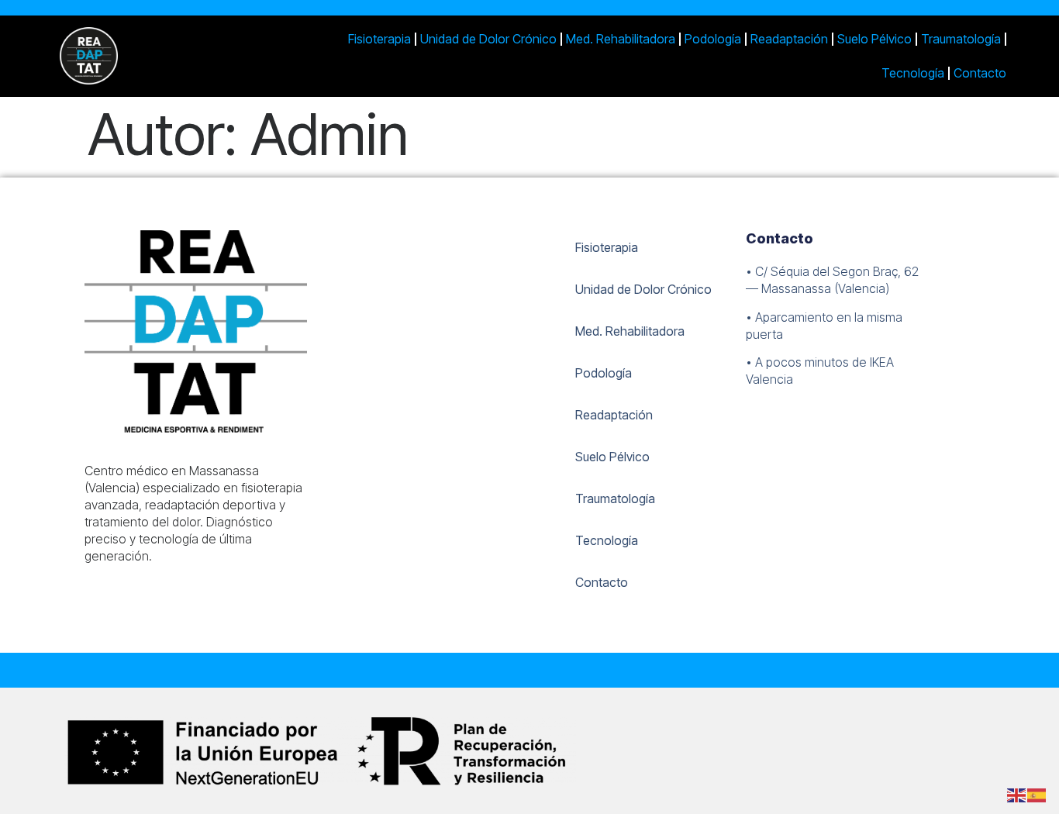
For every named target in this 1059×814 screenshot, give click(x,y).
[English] (1017, 794)
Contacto (980, 73)
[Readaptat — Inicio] (145, 56)
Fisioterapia (379, 39)
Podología (713, 39)
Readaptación (789, 39)
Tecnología (912, 73)
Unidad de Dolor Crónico (488, 39)
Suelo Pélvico (874, 39)
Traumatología (961, 39)
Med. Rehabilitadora (620, 39)
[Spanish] (1037, 794)
